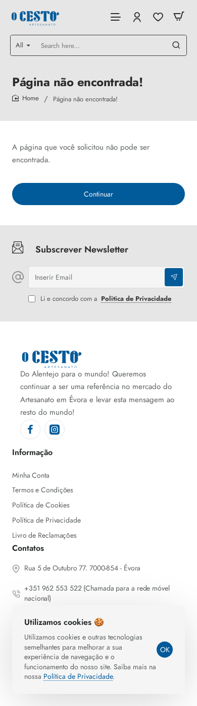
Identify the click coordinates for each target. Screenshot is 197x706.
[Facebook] (30, 429)
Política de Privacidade (78, 676)
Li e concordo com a (104, 299)
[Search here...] (176, 45)
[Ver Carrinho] (179, 16)
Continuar (98, 194)
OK (165, 650)
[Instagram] (54, 429)
